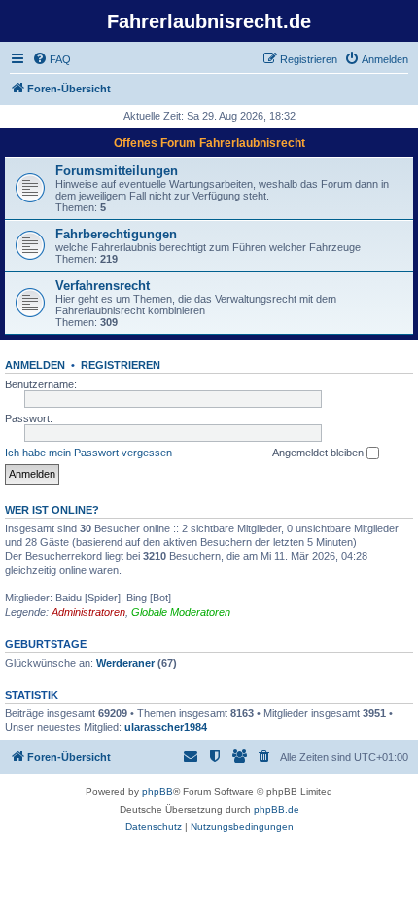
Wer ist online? (52, 510)
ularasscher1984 (165, 727)
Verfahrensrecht (102, 285)
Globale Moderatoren (180, 612)
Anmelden (35, 365)
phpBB (157, 791)
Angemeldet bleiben (319, 452)
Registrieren (120, 365)
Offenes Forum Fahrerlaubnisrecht (209, 143)
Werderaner (125, 663)
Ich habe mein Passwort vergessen (88, 452)
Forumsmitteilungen (116, 170)
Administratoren (88, 612)
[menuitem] (51, 59)
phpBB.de (276, 809)
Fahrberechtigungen (116, 234)
